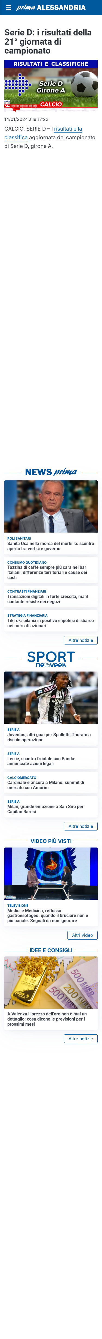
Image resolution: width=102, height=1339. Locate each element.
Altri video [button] (82, 935)
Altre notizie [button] (81, 640)
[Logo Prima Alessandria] (51, 8)
